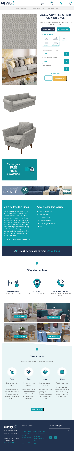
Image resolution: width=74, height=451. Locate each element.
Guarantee (24, 440)
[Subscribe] (68, 431)
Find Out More (37, 409)
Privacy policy (37, 436)
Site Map (36, 440)
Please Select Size (48, 34)
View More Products (63, 29)
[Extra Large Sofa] (55, 44)
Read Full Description (48, 29)
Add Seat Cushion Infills (50, 50)
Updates (24, 429)
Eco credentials (38, 429)
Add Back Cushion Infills (50, 57)
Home (17, 8)
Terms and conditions (39, 433)
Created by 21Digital (9, 442)
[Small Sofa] (64, 38)
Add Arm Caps (46, 65)
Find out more (20, 316)
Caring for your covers (39, 431)
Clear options (55, 73)
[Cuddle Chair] (55, 38)
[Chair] (47, 38)
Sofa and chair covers (34, 8)
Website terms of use (39, 438)
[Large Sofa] (47, 44)
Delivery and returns (26, 431)
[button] (46, 38)
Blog (35, 443)
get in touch (53, 251)
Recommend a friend (27, 437)
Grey (43, 8)
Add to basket (59, 78)
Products (23, 8)
